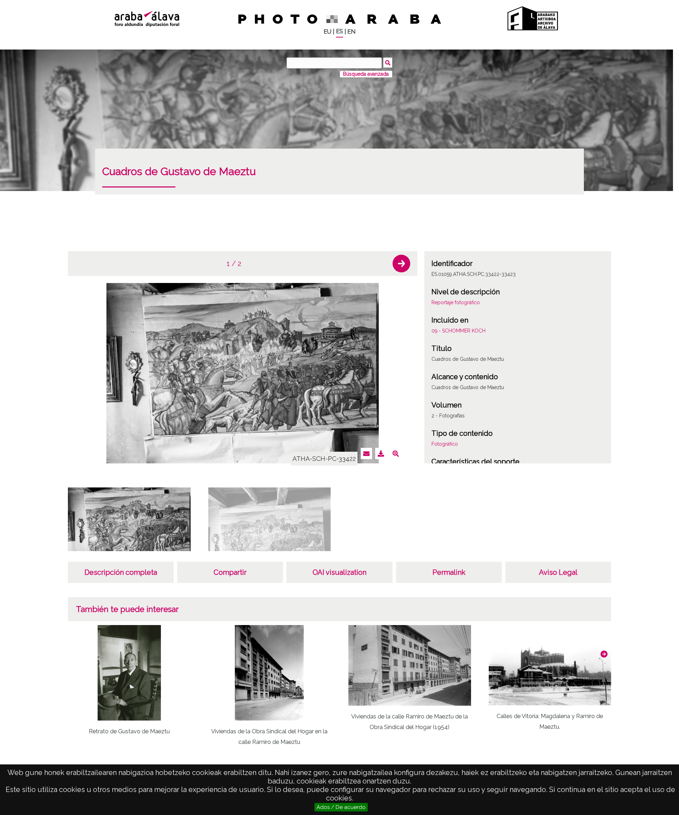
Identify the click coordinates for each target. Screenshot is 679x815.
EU (327, 31)
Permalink (449, 572)
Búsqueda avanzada (366, 74)
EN (351, 31)
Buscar (388, 62)
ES (339, 31)
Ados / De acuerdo (341, 807)
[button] (401, 263)
